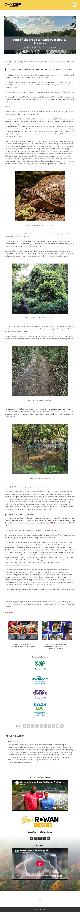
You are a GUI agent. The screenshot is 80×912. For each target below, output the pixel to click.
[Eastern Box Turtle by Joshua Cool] (40, 221)
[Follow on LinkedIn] (44, 838)
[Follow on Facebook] (31, 838)
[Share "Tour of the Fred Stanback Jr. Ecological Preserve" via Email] (58, 726)
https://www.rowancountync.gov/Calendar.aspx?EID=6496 (24, 530)
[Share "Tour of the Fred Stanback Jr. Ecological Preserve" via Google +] (33, 726)
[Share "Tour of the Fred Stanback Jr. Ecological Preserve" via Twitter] (29, 726)
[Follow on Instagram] (40, 838)
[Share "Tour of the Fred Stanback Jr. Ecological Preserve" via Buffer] (49, 726)
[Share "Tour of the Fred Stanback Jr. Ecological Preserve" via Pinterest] (41, 726)
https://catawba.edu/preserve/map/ (17, 565)
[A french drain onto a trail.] (40, 396)
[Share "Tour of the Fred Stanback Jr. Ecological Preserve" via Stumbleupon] (54, 726)
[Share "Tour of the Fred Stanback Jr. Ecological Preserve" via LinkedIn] (45, 726)
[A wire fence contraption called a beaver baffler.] (40, 474)
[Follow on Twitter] (36, 838)
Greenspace (53, 47)
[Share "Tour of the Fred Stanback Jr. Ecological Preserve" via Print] (62, 726)
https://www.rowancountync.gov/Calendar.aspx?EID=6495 (38, 523)
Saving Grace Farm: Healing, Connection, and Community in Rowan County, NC (56, 646)
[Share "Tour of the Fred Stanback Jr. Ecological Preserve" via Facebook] (24, 726)
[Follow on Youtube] (48, 838)
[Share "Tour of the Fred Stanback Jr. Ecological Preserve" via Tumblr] (37, 726)
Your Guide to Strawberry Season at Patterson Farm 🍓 (23, 645)
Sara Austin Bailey (31, 47)
